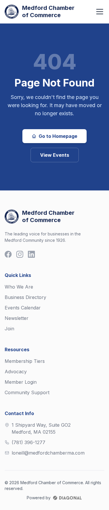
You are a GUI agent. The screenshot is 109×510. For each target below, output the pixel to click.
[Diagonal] (67, 498)
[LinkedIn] (31, 254)
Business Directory (25, 297)
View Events (54, 155)
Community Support (27, 392)
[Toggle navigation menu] (99, 11)
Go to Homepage (58, 136)
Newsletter (16, 318)
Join (9, 328)
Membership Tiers (25, 361)
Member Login (21, 382)
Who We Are (19, 287)
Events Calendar (23, 308)
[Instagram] (19, 254)
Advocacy (16, 371)
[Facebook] (8, 254)
